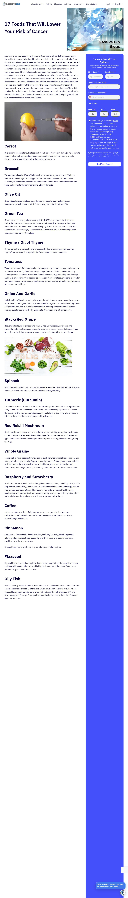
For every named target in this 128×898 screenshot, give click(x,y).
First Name (92, 72)
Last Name (109, 72)
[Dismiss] (125, 883)
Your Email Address (96, 82)
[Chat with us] (123, 893)
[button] (111, 885)
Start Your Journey (104, 164)
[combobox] (90, 97)
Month (91, 110)
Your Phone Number (96, 93)
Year (113, 110)
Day (101, 110)
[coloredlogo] (12, 4)
